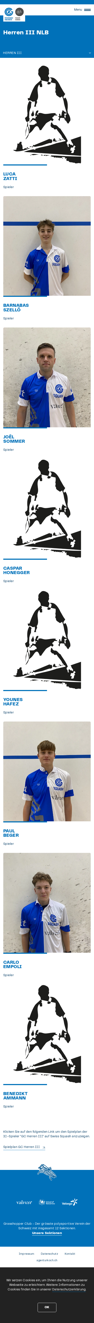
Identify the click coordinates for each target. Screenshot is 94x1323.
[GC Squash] (14, 14)
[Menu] (87, 9)
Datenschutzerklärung (69, 1289)
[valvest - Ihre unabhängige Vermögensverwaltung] (24, 1202)
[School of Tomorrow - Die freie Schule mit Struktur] (47, 1202)
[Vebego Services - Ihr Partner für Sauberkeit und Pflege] (70, 1202)
